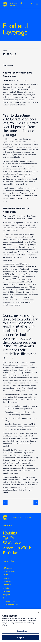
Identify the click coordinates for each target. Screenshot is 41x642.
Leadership (7, 581)
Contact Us (7, 585)
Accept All (20, 638)
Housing (10, 533)
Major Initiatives (9, 571)
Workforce (12, 542)
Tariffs (8, 538)
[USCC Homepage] (20, 517)
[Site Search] (32, 4)
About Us (6, 578)
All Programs (7, 568)
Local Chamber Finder (11, 605)
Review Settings (20, 631)
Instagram (6, 595)
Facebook (6, 591)
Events (5, 575)
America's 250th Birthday (17, 550)
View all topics (8, 561)
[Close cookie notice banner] (38, 612)
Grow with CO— (9, 601)
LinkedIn (6, 588)
